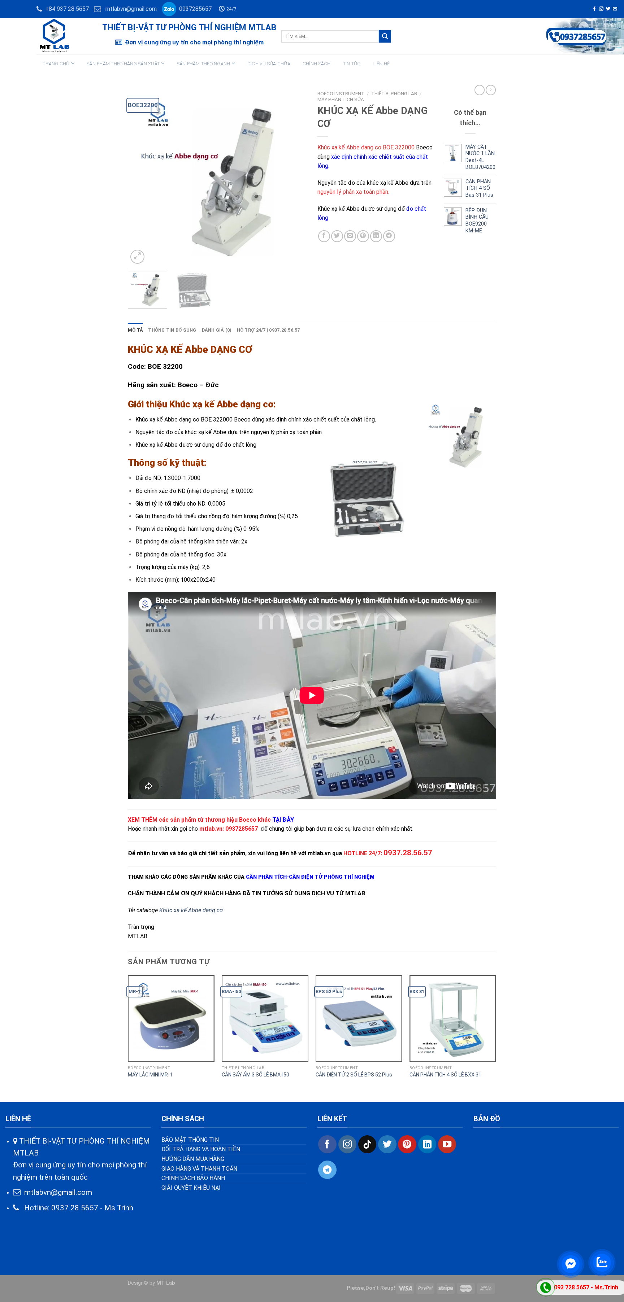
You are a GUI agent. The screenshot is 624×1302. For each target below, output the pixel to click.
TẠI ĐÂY (283, 819)
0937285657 (194, 8)
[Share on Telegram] (389, 236)
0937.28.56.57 (408, 852)
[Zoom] (137, 257)
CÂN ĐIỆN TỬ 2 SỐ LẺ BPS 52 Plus (354, 1075)
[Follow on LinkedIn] (427, 1144)
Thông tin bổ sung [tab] (172, 330)
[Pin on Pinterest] (363, 236)
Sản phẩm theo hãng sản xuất (123, 63)
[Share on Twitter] (337, 236)
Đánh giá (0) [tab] (217, 330)
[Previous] (140, 176)
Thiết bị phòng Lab (394, 93)
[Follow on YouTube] (447, 1144)
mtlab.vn (210, 828)
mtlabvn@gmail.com (131, 8)
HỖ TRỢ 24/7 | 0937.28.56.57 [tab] (268, 330)
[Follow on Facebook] (594, 9)
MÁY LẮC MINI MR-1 (150, 1075)
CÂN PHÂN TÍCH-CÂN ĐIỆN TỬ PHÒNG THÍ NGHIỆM (310, 877)
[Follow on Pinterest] (407, 1144)
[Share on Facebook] (324, 236)
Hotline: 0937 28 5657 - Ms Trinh (76, 1207)
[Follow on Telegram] (327, 1170)
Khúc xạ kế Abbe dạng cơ (191, 910)
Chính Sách (317, 63)
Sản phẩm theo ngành (203, 63)
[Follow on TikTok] (367, 1144)
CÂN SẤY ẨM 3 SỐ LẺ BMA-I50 (255, 1075)
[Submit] (385, 36)
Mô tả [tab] (135, 330)
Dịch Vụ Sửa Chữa (268, 63)
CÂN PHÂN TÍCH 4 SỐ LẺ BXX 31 (445, 1075)
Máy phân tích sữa (340, 99)
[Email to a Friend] (350, 236)
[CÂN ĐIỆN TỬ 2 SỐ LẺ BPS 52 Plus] (359, 1018)
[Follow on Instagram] (601, 9)
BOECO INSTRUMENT (340, 93)
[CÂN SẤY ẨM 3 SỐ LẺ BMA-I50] (265, 1018)
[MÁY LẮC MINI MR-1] (171, 1018)
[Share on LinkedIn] (376, 236)
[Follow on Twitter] (608, 9)
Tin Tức (352, 63)
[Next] (293, 176)
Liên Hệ (381, 63)
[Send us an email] (615, 9)
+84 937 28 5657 (65, 8)
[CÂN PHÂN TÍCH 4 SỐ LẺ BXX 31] (453, 1018)
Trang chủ (56, 63)
